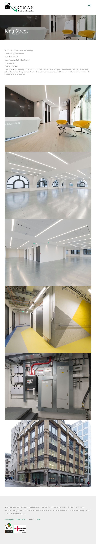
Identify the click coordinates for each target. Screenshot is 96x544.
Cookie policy (9, 520)
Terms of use (21, 520)
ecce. (38, 520)
